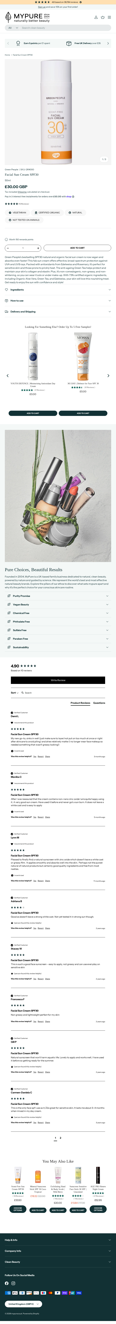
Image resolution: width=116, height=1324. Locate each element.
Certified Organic (49, 212)
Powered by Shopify (31, 1313)
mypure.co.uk (16, 1313)
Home (7, 55)
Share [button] (47, 756)
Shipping (22, 192)
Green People (11, 169)
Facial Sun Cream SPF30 (23, 55)
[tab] (80, 703)
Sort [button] (13, 692)
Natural (77, 212)
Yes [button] (34, 756)
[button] (58, 204)
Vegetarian (19, 212)
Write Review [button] (58, 680)
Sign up (42, 7)
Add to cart (77, 248)
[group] (58, 666)
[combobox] (58, 28)
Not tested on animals (26, 220)
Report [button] (41, 756)
